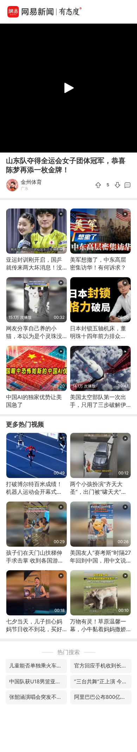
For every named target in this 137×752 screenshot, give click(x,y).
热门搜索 (68, 652)
